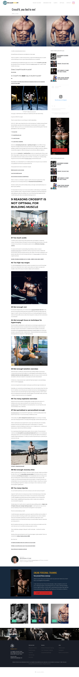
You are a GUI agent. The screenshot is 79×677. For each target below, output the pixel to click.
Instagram (61, 650)
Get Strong (31, 654)
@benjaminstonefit (32, 111)
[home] (10, 3)
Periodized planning (15, 412)
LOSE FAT (39, 634)
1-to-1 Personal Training (47, 650)
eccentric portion (14, 404)
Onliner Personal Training (47, 647)
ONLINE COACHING (37, 2)
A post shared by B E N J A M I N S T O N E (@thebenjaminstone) (61, 112)
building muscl (34, 64)
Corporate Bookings (46, 652)
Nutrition (31, 657)
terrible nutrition (28, 158)
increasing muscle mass (16, 250)
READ (14, 620)
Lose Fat (31, 652)
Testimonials (62, 647)
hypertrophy (18, 265)
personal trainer (35, 560)
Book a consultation (64, 652)
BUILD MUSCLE (13, 634)
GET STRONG (65, 634)
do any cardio (37, 254)
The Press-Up (42, 389)
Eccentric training (36, 330)
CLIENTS (55, 2)
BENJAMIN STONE (47, 2)
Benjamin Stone (33, 647)
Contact (69, 2)
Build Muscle (32, 650)
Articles (62, 2)
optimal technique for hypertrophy (25, 330)
